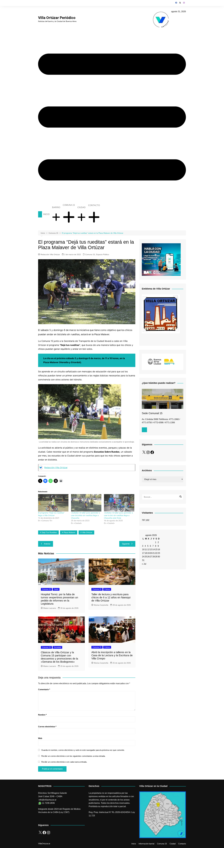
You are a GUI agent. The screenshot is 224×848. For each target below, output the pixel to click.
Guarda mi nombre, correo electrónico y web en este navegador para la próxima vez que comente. (83, 750)
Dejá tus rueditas (49, 532)
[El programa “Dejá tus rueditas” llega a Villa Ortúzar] (53, 503)
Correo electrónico (47, 726)
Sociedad (57, 647)
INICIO (46, 214)
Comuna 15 (90, 254)
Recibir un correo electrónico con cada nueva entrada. (64, 762)
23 (159, 553)
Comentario (44, 689)
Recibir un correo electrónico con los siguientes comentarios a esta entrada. (73, 756)
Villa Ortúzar (87, 532)
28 (153, 557)
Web (40, 738)
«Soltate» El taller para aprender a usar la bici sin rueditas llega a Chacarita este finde (118, 515)
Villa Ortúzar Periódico (56, 18)
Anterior (47, 544)
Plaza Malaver (69, 532)
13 (151, 549)
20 (151, 553)
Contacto (182, 844)
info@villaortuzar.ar (47, 800)
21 (153, 553)
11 (146, 549)
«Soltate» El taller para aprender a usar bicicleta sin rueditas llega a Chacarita (85, 515)
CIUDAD (81, 207)
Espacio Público (102, 254)
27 (151, 557)
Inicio (133, 844)
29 (156, 557)
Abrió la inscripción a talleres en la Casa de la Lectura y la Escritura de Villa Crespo (112, 655)
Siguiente (126, 544)
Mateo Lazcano (49, 608)
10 (143, 549)
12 (148, 549)
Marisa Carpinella (101, 605)
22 (156, 553)
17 (143, 553)
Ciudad (173, 844)
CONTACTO (94, 205)
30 (159, 557)
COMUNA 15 (69, 205)
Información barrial (146, 844)
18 (146, 553)
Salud (56, 589)
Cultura (107, 589)
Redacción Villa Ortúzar (50, 254)
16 (159, 549)
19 (148, 553)
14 (153, 549)
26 (148, 557)
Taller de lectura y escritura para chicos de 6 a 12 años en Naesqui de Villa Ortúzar (110, 597)
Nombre (42, 715)
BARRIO (56, 207)
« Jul (144, 564)
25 (146, 557)
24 (143, 557)
